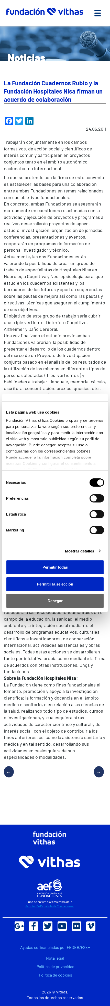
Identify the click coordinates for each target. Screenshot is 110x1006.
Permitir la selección (55, 584)
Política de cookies (55, 974)
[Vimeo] (90, 926)
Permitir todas (55, 567)
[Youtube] (62, 926)
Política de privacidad (55, 966)
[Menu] (98, 13)
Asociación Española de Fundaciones (49, 906)
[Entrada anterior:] (11, 777)
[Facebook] (33, 926)
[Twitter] (47, 926)
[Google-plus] (19, 926)
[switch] (97, 498)
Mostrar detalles (79, 551)
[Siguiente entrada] (97, 777)
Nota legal (55, 958)
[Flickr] (76, 926)
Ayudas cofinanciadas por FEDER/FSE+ (55, 947)
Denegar (55, 601)
